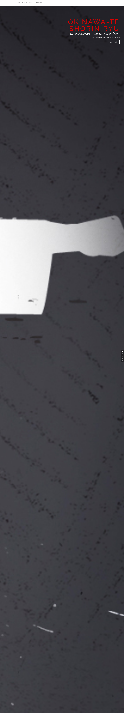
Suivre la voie (113, 42)
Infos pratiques (39, 2)
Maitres (31, 2)
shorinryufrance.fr (21, 2)
